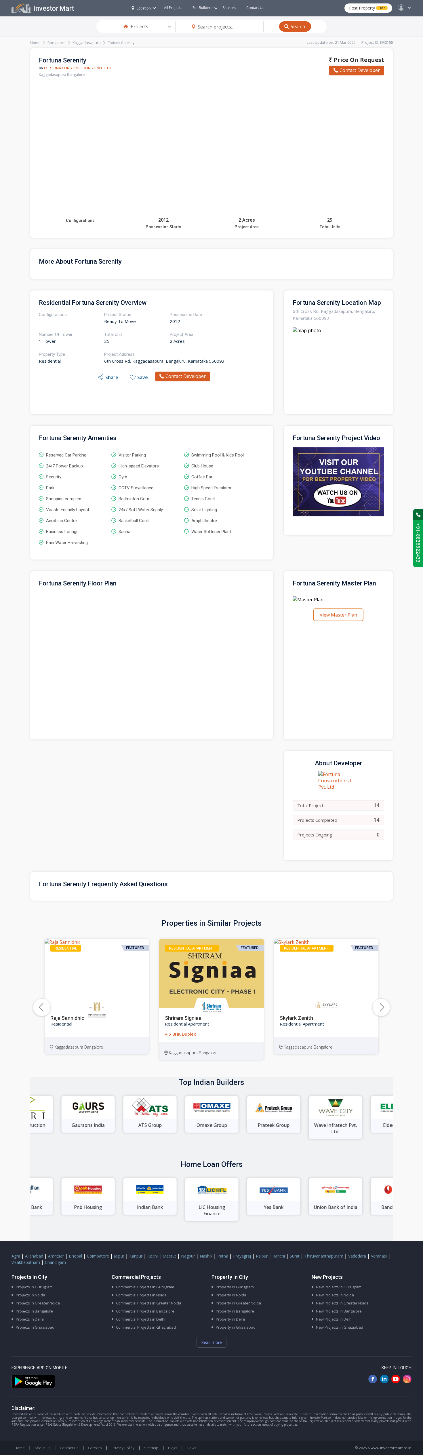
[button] (381, 1007)
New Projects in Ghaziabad (339, 1327)
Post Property (367, 8)
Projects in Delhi (30, 1319)
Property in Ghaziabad (236, 1327)
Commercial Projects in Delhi (140, 1319)
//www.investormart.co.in (389, 1447)
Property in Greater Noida (238, 1303)
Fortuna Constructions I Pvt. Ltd (77, 68)
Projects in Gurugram (34, 1286)
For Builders (202, 7)
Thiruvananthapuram (323, 1256)
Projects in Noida (30, 1295)
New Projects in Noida (335, 1295)
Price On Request (358, 60)
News (191, 1447)
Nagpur (188, 1256)
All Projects (173, 7)
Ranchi (279, 1256)
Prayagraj (242, 1256)
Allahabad (34, 1256)
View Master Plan (338, 615)
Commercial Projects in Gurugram (145, 1286)
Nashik (206, 1256)
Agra (16, 1256)
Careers (95, 1447)
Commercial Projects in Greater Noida (148, 1303)
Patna (222, 1256)
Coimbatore (98, 1256)
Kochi (152, 1256)
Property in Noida (231, 1295)
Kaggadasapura (87, 42)
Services (229, 7)
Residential (66, 948)
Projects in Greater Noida (38, 1303)
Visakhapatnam (26, 1262)
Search (298, 26)
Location (144, 8)
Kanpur (135, 1256)
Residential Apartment (191, 948)
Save (142, 377)
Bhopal (75, 1256)
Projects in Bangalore (34, 1311)
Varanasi (379, 1256)
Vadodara (357, 1256)
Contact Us (255, 7)
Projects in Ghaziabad (35, 1327)
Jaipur (119, 1256)
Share (111, 377)
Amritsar (56, 1256)
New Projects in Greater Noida (342, 1303)
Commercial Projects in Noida (141, 1295)
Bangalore (56, 42)
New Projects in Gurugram (338, 1286)
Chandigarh (55, 1262)
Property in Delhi (230, 1319)
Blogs (172, 1447)
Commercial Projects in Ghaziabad (146, 1327)
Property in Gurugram (235, 1286)
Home (35, 42)
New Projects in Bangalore (339, 1311)
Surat (295, 1256)
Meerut (169, 1256)
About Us (42, 1447)
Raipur (262, 1256)
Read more (211, 1342)
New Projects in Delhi (334, 1319)
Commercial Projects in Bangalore (145, 1311)
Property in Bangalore (235, 1311)
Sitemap (151, 1447)
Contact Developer (360, 70)
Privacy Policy (122, 1447)
